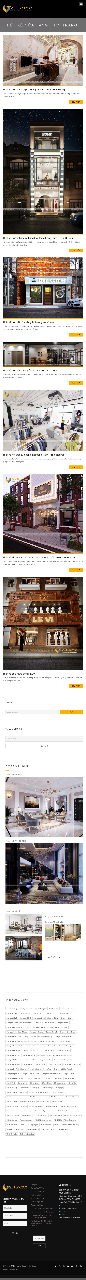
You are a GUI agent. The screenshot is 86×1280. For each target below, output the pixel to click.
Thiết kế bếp (58, 1120)
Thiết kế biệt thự (36, 1195)
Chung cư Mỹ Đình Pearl (43, 1069)
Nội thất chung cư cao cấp (37, 1092)
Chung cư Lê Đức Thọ (13, 1060)
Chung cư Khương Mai (48, 1046)
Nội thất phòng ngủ (52, 1106)
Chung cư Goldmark (36, 1032)
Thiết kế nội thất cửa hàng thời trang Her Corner (29, 322)
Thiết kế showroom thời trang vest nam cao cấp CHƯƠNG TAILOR (39, 557)
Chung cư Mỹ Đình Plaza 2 (63, 1069)
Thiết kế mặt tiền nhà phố (14, 1129)
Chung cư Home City (45, 1036)
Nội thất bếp (72, 1083)
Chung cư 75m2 (51, 1013)
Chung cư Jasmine (32, 1046)
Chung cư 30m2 (11, 1013)
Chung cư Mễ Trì (12, 1069)
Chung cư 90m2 (11, 1018)
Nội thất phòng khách (36, 1106)
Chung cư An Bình (26, 1023)
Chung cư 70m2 (38, 1013)
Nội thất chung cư (37, 1191)
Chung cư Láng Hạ (29, 1055)
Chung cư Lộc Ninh (30, 1060)
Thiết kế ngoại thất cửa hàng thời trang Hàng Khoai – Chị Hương (38, 238)
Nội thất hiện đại (11, 1101)
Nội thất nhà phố (57, 1101)
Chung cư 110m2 (39, 1018)
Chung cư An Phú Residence (44, 1023)
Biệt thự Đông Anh (41, 1009)
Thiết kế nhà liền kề (32, 1129)
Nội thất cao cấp (11, 1087)
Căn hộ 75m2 (58, 1078)
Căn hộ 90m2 (10, 1083)
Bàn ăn (70, 1009)
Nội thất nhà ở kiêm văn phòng (16, 1106)
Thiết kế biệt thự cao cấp (43, 1120)
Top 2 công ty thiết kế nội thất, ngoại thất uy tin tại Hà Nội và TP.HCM (41, 1223)
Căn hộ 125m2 (34, 1083)
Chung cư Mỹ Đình (26, 1069)
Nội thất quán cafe (49, 1111)
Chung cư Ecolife (47, 1027)
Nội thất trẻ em (26, 1115)
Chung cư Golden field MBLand (16, 1032)
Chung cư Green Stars (13, 1036)
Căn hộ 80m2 (69, 1078)
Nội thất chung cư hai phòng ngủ (17, 1097)
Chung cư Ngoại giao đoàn (30, 1074)
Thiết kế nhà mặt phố (48, 1129)
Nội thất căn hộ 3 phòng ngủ (39, 1097)
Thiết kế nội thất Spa (27, 1134)
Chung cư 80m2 (64, 1013)
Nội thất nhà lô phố (37, 1198)
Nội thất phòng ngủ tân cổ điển (16, 1111)
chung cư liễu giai (64, 1050)
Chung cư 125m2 (66, 1018)
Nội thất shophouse (64, 1111)
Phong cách (13, 774)
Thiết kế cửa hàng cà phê (29, 1125)
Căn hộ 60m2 (47, 1078)
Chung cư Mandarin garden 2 (63, 1060)
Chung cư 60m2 (25, 1013)
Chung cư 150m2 (12, 1023)
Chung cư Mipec (40, 1064)
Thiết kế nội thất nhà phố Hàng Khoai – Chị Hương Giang (34, 89)
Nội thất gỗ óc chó (71, 1097)
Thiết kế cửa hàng (12, 1125)
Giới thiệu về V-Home (38, 1188)
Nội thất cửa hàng (57, 1097)
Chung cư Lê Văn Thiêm (64, 1055)
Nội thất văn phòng (55, 1115)
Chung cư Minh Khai (13, 1064)
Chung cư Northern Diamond (51, 1074)
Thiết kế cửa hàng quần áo (49, 1125)
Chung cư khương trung (66, 1046)
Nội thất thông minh (12, 1115)
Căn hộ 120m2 (22, 1083)
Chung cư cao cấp (63, 1023)
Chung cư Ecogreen (32, 1027)
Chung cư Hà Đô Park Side (27, 1041)
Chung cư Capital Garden (14, 1027)
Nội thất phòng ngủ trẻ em (69, 1106)
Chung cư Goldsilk (51, 1032)
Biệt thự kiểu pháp (26, 1009)
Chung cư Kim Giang (13, 1050)
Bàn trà (62, 1009)
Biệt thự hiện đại (11, 1009)
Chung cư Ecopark (61, 1027)
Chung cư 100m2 (25, 1018)
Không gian (54, 922)
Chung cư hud (11, 1041)
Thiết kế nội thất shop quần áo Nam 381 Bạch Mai (30, 370)
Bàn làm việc (53, 1009)
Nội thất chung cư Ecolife (57, 1092)
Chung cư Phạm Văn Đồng (15, 1078)
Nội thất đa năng (11, 1120)
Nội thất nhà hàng (43, 1101)
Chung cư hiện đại (30, 1036)
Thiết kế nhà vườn (64, 1129)
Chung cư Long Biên (13, 1055)
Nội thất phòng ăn (34, 1111)
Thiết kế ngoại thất (37, 1202)
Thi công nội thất (37, 1205)
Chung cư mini (27, 1064)
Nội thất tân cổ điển (40, 1115)
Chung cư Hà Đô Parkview (47, 1041)
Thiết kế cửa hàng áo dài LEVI (19, 673)
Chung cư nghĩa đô (12, 1074)
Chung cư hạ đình (64, 1041)
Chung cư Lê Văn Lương (45, 1055)
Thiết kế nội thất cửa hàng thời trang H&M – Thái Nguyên (33, 454)
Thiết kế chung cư (70, 1120)
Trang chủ (34, 1185)
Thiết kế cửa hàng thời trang (70, 1125)
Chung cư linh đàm (49, 1050)
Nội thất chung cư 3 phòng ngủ (16, 1092)
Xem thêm (76, 102)
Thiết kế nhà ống (11, 1134)
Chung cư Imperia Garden (14, 1046)
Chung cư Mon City (54, 1064)
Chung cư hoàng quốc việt (63, 1036)
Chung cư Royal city (33, 1078)
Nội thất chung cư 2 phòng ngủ (53, 1087)
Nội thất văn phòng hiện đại (73, 1115)
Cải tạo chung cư (59, 1083)
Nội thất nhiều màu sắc (27, 1101)
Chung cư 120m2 (52, 1018)
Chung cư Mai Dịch (45, 1060)
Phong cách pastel (26, 1120)
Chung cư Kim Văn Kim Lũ (31, 1050)
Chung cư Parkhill (68, 1074)
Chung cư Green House (67, 1032)
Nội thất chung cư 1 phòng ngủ (30, 1087)
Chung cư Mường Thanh (71, 1064)
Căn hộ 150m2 (46, 1083)
